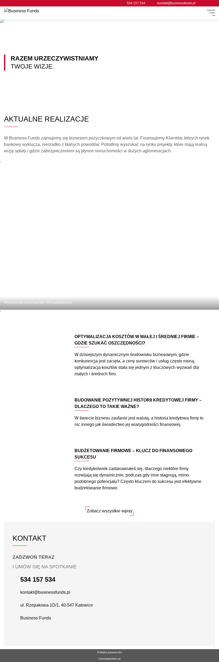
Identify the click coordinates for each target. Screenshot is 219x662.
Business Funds (35, 618)
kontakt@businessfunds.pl (176, 3)
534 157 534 (136, 3)
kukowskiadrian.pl (109, 658)
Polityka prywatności (109, 652)
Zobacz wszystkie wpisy (109, 511)
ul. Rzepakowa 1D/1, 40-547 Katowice (56, 605)
